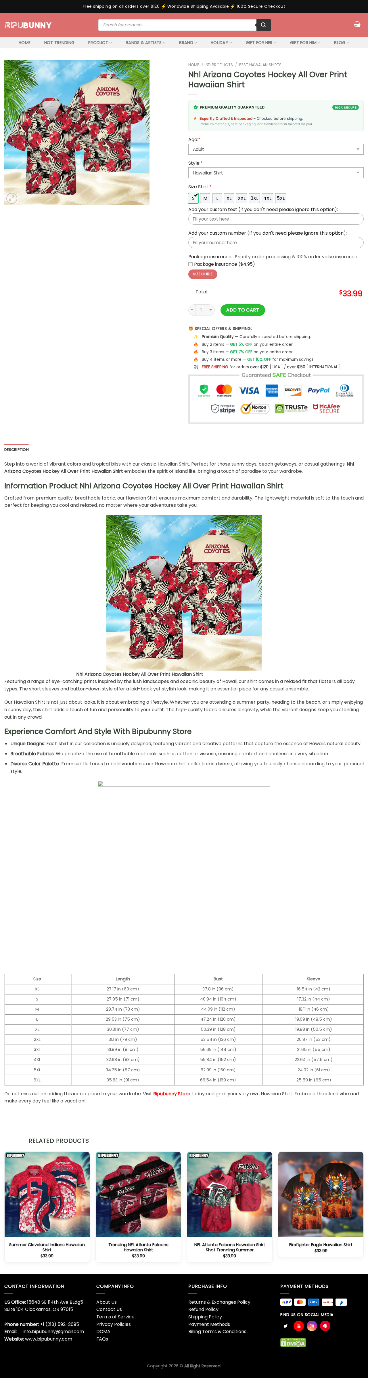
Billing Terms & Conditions (217, 1331)
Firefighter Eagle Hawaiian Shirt (320, 1245)
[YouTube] (299, 1326)
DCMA (103, 1331)
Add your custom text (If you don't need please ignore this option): (263, 209)
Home (193, 65)
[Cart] (357, 24)
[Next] (363, 1212)
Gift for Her (259, 42)
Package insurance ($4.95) (224, 264)
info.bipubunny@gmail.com (53, 1331)
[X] (285, 1326)
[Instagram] (312, 1326)
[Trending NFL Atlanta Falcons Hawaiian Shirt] (138, 1194)
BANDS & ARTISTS (144, 42)
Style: (195, 163)
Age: (194, 139)
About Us (106, 1302)
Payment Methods (209, 1324)
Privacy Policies (113, 1324)
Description (16, 449)
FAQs (102, 1339)
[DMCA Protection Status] (293, 1342)
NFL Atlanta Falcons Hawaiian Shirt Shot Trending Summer (229, 1247)
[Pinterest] (325, 1326)
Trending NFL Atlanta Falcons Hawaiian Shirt (138, 1247)
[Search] (263, 25)
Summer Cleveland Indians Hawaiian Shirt (47, 1247)
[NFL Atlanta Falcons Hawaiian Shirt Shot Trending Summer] (229, 1194)
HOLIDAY (219, 42)
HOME (24, 42)
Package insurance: (210, 256)
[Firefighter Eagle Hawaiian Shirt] (320, 1194)
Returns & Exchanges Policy (219, 1302)
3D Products (219, 65)
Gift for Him (303, 42)
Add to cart (242, 310)
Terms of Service (115, 1317)
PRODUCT (98, 42)
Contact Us (109, 1309)
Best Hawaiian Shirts (260, 65)
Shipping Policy (205, 1317)
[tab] (16, 449)
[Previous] (4, 1212)
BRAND (186, 42)
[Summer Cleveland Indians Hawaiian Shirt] (47, 1194)
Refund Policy (203, 1309)
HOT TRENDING (59, 42)
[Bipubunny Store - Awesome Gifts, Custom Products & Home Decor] (28, 25)
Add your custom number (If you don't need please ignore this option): (267, 233)
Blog (339, 42)
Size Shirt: (200, 186)
